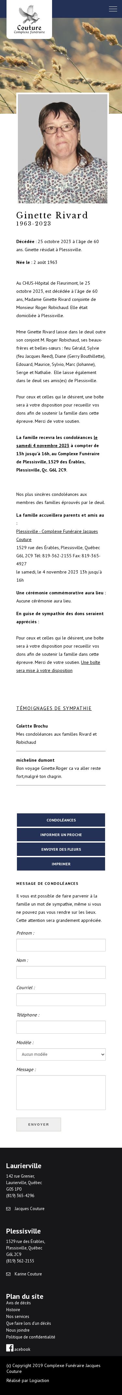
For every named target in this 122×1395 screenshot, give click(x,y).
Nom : (22, 960)
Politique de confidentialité (30, 1337)
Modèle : (24, 1042)
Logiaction (39, 1380)
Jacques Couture (29, 1208)
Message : (25, 1069)
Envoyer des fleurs (61, 849)
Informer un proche (61, 834)
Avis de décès (18, 1303)
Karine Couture (28, 1274)
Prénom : (25, 933)
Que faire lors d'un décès (28, 1323)
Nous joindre (18, 1330)
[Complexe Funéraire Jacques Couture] (29, 19)
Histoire (13, 1309)
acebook (21, 1349)
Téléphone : (27, 1015)
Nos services (17, 1316)
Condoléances (61, 820)
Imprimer (61, 863)
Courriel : (25, 987)
